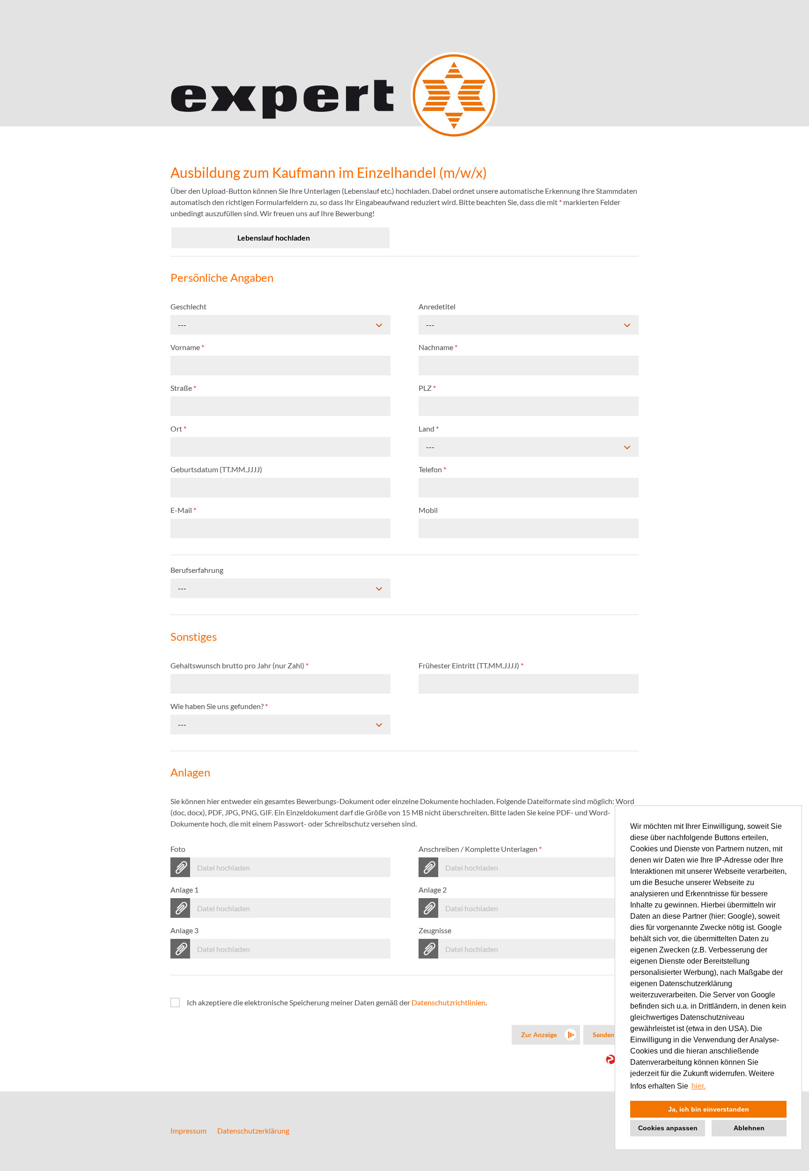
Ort (178, 428)
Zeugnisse (435, 930)
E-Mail (183, 509)
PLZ (427, 387)
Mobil (428, 509)
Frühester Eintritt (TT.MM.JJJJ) (471, 665)
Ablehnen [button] (749, 1128)
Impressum (188, 1130)
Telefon (432, 469)
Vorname (187, 347)
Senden (603, 1035)
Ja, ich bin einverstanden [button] (708, 1109)
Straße (183, 387)
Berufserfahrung (196, 569)
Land (429, 428)
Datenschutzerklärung (253, 1130)
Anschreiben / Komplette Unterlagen (480, 848)
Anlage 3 (184, 930)
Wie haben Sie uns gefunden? (219, 706)
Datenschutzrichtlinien (448, 1002)
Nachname (438, 347)
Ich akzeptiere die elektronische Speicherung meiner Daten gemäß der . (337, 1002)
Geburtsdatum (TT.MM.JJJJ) (216, 469)
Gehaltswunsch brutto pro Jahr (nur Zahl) (239, 665)
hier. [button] (698, 1086)
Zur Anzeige (539, 1035)
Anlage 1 (184, 889)
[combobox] (280, 325)
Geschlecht (188, 306)
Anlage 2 (433, 889)
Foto (177, 848)
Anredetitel (437, 306)
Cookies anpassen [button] (668, 1128)
